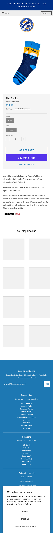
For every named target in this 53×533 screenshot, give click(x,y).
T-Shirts (26, 448)
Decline (25, 518)
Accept (25, 511)
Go (47, 384)
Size (7, 126)
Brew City (26, 453)
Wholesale (26, 428)
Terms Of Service (26, 414)
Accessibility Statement (26, 417)
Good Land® (26, 456)
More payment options (26, 164)
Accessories (26, 461)
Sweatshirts (26, 450)
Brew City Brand (12, 102)
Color (8, 116)
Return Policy (26, 403)
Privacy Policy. (24, 504)
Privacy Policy (26, 411)
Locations (26, 420)
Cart (47, 13)
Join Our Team (26, 425)
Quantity (9, 135)
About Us (26, 422)
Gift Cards (26, 445)
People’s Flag (26, 459)
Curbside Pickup (26, 409)
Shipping (9, 109)
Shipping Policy (26, 406)
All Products (26, 464)
